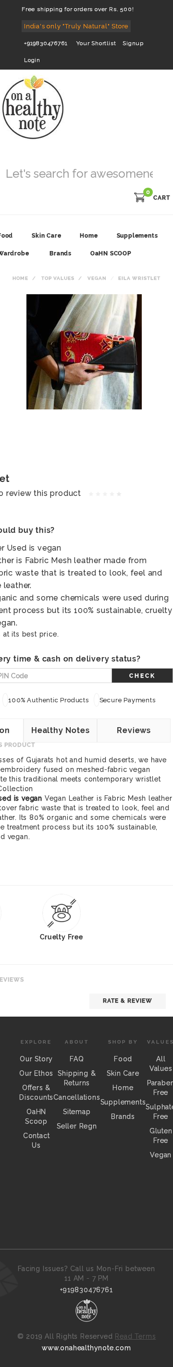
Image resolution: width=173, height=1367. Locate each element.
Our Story (36, 1059)
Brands (60, 253)
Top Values (57, 278)
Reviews (134, 730)
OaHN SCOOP (110, 253)
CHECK (142, 675)
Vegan (97, 278)
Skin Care (123, 1073)
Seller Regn (77, 1126)
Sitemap (77, 1111)
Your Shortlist (96, 43)
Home (20, 278)
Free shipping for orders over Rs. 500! (78, 9)
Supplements (123, 1102)
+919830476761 (45, 43)
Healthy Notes (60, 730)
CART (161, 197)
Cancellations (76, 1097)
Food (123, 1059)
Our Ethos (36, 1073)
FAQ (77, 1059)
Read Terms (135, 1336)
